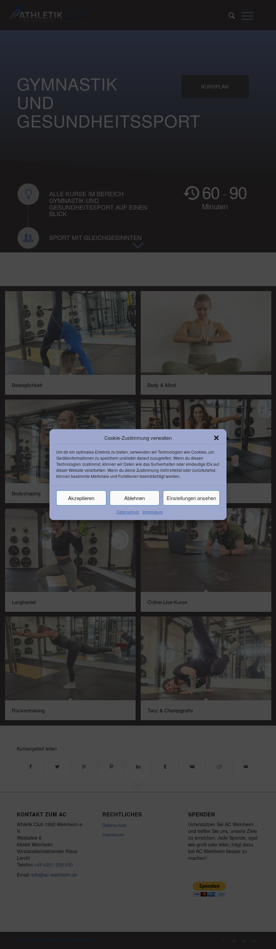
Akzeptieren (81, 497)
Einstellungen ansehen (191, 497)
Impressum (153, 512)
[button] (216, 437)
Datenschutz (127, 512)
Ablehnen (134, 497)
